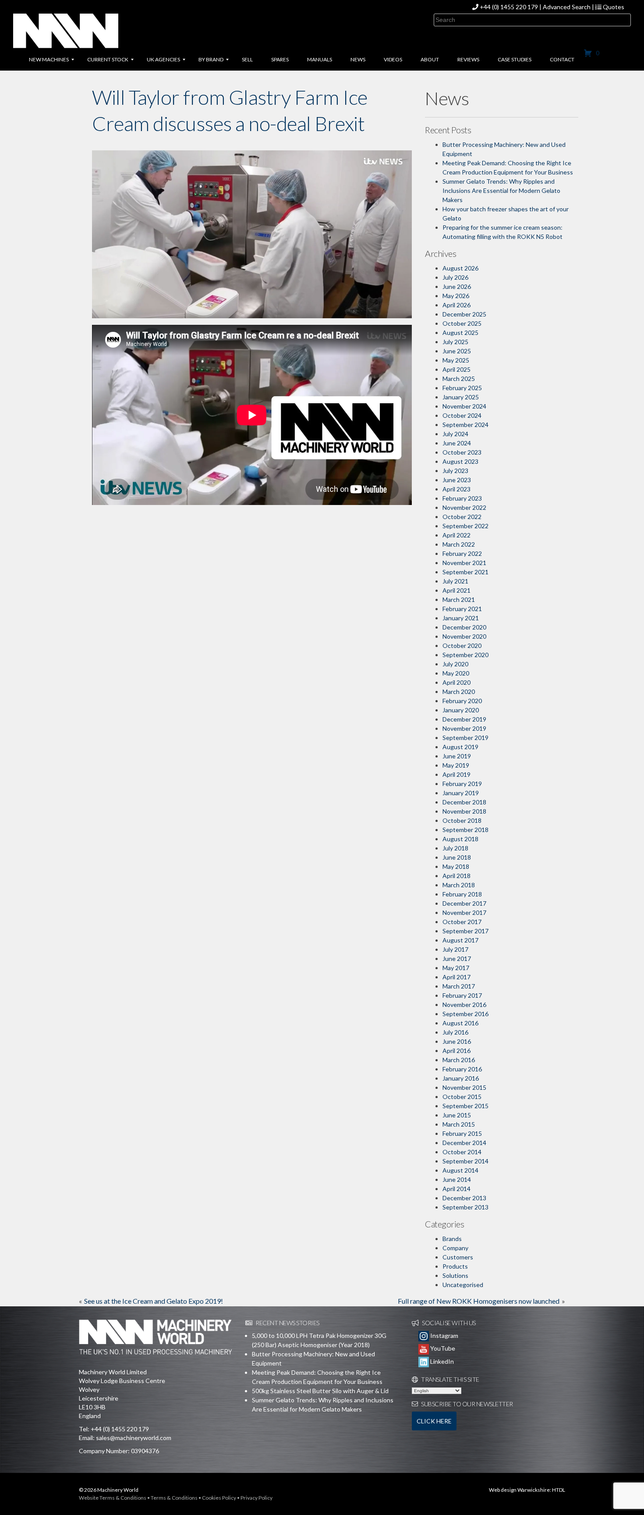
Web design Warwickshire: (520, 1490)
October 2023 (461, 452)
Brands (452, 1238)
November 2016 (464, 1004)
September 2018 (465, 829)
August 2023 (460, 461)
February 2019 (462, 783)
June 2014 (456, 1179)
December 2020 (464, 627)
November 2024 (464, 406)
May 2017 (455, 967)
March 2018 (458, 885)
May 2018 (455, 866)
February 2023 (462, 498)
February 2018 (462, 894)
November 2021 (464, 562)
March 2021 (458, 599)
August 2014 (460, 1170)
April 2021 (456, 590)
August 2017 (460, 940)
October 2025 (461, 323)
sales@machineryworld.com (133, 1437)
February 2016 (462, 1069)
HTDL (558, 1490)
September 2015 (465, 1106)
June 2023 (456, 480)
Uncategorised (462, 1284)
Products (455, 1266)
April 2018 (456, 875)
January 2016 (460, 1078)
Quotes (613, 7)
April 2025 (456, 369)
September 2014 (465, 1161)
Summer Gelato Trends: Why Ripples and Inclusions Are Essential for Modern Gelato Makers (501, 190)
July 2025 (455, 341)
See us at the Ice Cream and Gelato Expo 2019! (153, 1301)
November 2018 (464, 811)
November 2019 (464, 728)
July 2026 (455, 277)
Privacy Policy (256, 1497)
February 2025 (462, 387)
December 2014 (464, 1142)
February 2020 (462, 700)
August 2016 (460, 1023)
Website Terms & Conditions (112, 1497)
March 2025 (458, 378)
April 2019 (456, 774)
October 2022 (461, 516)
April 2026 (456, 305)
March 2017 (458, 986)
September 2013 (465, 1207)
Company (455, 1248)
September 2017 (465, 931)
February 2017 (462, 995)
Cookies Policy (219, 1497)
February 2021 (462, 608)
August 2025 (460, 332)
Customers (457, 1257)
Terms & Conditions (174, 1497)
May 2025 (455, 360)
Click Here (434, 1421)
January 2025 (460, 397)
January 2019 (460, 793)
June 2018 (456, 857)
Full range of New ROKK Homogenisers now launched (478, 1301)
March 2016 (458, 1059)
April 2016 (456, 1050)
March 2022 (458, 544)
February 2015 (462, 1133)
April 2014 (456, 1188)
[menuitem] (48, 59)
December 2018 (464, 802)
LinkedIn (441, 1361)
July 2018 (455, 848)
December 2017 (464, 903)
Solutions (455, 1275)
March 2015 (458, 1124)
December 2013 (464, 1198)
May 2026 (455, 295)
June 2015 (456, 1115)
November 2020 (464, 636)
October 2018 (461, 820)
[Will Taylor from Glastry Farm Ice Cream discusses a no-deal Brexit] (252, 233)
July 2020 (455, 664)
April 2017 (456, 977)
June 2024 (456, 443)
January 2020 (460, 710)
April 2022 (456, 535)
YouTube (442, 1348)
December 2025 (464, 314)
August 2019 (460, 746)
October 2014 (461, 1152)
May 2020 (455, 673)
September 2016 (465, 1013)
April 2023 (456, 489)
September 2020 (465, 654)
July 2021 (455, 581)
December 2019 (464, 719)
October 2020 (461, 645)
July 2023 (455, 470)
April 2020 (456, 682)
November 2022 (464, 507)
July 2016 (455, 1032)
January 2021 (460, 618)
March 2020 (458, 691)
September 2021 (465, 572)
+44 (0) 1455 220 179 (509, 7)
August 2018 (460, 839)
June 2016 (456, 1041)
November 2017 (464, 912)
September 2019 (465, 737)
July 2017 (455, 949)
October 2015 (461, 1096)
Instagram (443, 1335)
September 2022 (465, 526)
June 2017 (456, 958)
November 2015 (464, 1087)
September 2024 (465, 424)
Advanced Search (567, 7)
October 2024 (461, 415)
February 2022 (462, 553)
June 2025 (456, 351)
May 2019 (455, 765)
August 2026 (460, 268)
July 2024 (455, 433)
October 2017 (461, 921)
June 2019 (456, 756)
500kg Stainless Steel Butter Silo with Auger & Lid (320, 1390)
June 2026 (456, 286)
